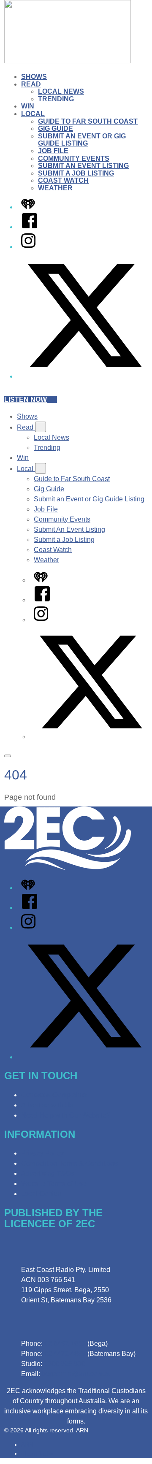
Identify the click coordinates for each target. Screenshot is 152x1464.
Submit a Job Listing (76, 173)
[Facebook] (29, 226)
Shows (34, 76)
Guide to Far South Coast (88, 121)
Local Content (42, 1193)
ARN (27, 1444)
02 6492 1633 (65, 1343)
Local (33, 113)
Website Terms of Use (54, 1183)
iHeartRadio (37, 1453)
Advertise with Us (47, 1105)
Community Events (73, 158)
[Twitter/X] (84, 376)
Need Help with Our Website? (65, 1115)
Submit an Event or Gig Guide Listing (82, 140)
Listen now (25, 399)
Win (27, 106)
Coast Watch (63, 180)
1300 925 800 (64, 1363)
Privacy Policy (42, 1153)
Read (31, 84)
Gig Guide (55, 128)
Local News (61, 91)
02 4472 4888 (65, 1353)
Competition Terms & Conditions (69, 1163)
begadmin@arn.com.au (77, 1373)
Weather (55, 188)
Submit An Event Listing (83, 165)
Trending (56, 99)
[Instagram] (28, 246)
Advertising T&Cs (47, 1173)
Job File (53, 150)
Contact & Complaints (54, 1095)
